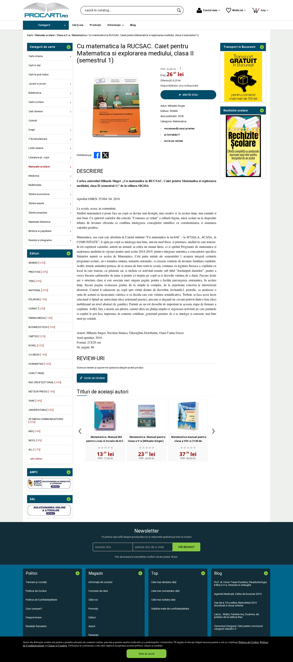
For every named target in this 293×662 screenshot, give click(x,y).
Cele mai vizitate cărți (163, 599)
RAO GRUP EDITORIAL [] (45, 382)
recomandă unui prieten (179, 128)
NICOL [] (35, 440)
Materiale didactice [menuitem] (39, 221)
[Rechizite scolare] (243, 176)
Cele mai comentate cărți (165, 590)
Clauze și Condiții (57, 645)
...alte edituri (35, 458)
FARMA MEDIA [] (40, 317)
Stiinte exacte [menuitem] (36, 203)
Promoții (93, 608)
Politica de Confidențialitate (41, 599)
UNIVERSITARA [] (41, 409)
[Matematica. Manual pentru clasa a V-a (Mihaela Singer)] (146, 416)
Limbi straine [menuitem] (36, 148)
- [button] (68, 47)
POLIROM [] (38, 299)
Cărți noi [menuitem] (77, 25)
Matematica (179, 121)
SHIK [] (35, 400)
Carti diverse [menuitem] (36, 111)
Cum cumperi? (34, 608)
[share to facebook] (97, 155)
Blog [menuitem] (133, 25)
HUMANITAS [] (40, 363)
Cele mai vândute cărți (163, 582)
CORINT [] (37, 308)
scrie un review (173, 140)
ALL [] (34, 449)
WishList (237, 10)
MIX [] (34, 431)
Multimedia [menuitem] (35, 184)
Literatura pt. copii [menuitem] (39, 157)
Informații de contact (100, 582)
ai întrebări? (172, 134)
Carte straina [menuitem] (36, 56)
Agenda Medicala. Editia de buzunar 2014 (238, 593)
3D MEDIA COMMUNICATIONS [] (46, 420)
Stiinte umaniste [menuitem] (38, 212)
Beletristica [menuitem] (35, 92)
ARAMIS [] (37, 262)
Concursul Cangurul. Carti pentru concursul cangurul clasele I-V (238, 627)
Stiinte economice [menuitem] (39, 194)
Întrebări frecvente (36, 626)
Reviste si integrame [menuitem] (40, 240)
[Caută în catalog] (179, 10)
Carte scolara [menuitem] (36, 101)
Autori (91, 626)
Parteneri (93, 634)
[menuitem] (46, 25)
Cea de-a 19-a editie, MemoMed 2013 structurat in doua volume (235, 604)
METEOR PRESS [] (42, 391)
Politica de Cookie (249, 642)
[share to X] (105, 155)
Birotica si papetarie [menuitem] (40, 231)
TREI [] (35, 281)
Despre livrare (33, 617)
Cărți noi (93, 599)
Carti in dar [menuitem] (35, 65)
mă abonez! (186, 547)
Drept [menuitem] (32, 129)
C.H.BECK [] (38, 354)
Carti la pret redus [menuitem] (39, 74)
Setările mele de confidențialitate (170, 608)
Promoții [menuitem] (95, 25)
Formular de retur (98, 590)
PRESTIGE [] (38, 271)
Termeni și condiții (36, 582)
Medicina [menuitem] (34, 175)
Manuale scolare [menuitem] (39, 166)
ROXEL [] (36, 345)
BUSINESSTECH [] (42, 327)
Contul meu (210, 10)
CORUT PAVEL (37, 373)
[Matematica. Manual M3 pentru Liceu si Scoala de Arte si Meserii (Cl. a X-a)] (105, 416)
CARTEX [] (37, 336)
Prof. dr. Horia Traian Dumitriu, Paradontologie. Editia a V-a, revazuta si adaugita (240, 583)
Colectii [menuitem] (33, 120)
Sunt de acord (146, 653)
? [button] (180, 69)
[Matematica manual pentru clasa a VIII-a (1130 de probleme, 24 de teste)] (187, 416)
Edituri (92, 617)
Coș (261, 9)
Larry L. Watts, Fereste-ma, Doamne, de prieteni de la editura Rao (236, 616)
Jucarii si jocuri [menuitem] (37, 83)
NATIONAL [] (38, 290)
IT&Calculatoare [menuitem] (38, 138)
